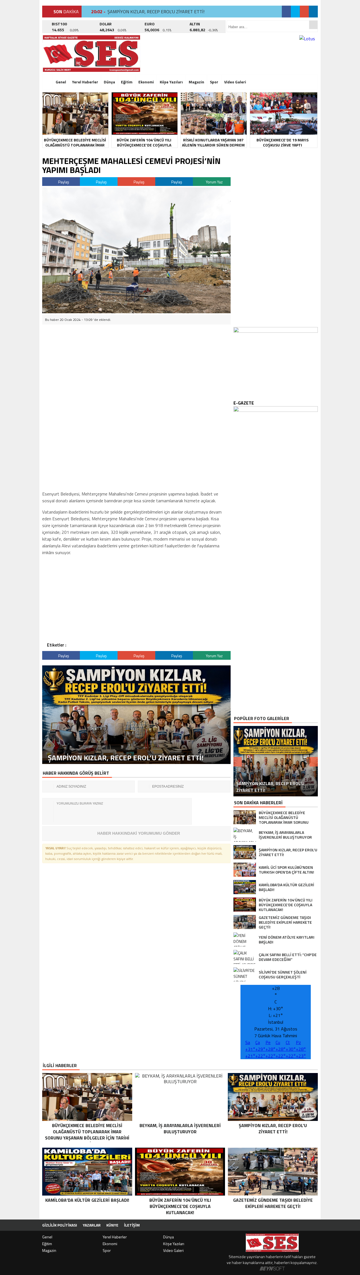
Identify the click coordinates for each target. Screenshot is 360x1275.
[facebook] (286, 11)
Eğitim (126, 82)
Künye (112, 1225)
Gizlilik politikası (59, 1225)
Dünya (109, 82)
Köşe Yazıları (171, 82)
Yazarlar (92, 1225)
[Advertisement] (135, 367)
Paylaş (63, 182)
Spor (214, 82)
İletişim (132, 1225)
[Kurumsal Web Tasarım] (272, 1268)
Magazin (196, 82)
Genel (61, 82)
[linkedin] (313, 11)
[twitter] (295, 11)
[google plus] (304, 11)
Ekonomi (146, 82)
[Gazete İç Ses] (91, 53)
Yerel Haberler (85, 82)
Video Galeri (235, 82)
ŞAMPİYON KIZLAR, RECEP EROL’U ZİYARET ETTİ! (155, 11)
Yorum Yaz (214, 182)
